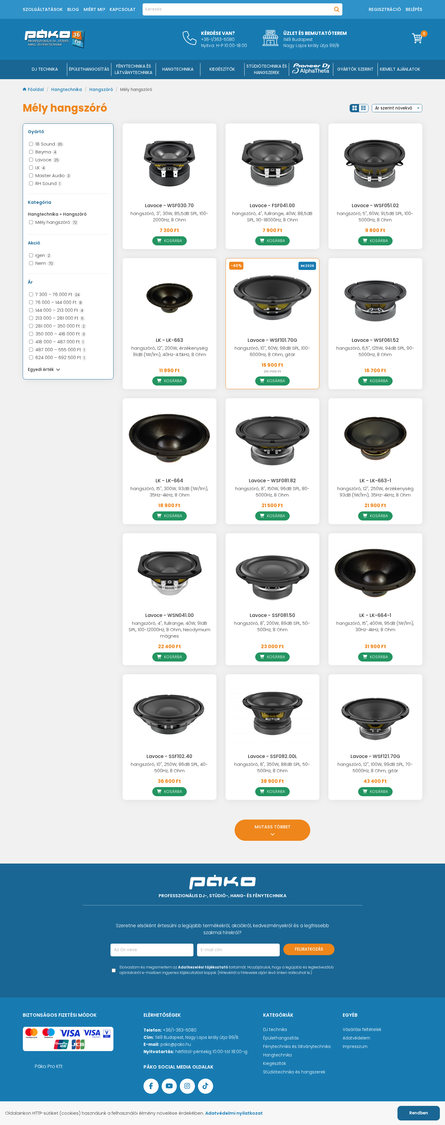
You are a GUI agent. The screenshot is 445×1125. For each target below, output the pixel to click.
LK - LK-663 (169, 340)
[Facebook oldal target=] (151, 1086)
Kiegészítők (274, 1063)
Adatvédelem (356, 1038)
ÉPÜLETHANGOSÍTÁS (89, 69)
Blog (73, 9)
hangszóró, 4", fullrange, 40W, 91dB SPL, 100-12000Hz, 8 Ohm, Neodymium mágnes (169, 629)
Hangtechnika (67, 90)
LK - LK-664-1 (375, 615)
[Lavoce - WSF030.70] (169, 163)
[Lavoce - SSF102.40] (169, 714)
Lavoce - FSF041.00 (272, 205)
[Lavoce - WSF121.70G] (375, 714)
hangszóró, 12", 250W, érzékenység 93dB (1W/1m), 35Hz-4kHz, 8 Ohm (375, 492)
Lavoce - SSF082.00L (272, 756)
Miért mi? (94, 9)
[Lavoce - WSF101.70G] (272, 298)
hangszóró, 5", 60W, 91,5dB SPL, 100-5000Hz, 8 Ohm (375, 217)
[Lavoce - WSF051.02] (375, 163)
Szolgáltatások (43, 9)
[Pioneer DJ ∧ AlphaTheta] (311, 69)
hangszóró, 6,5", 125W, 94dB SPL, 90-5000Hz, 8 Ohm (375, 351)
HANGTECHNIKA (177, 69)
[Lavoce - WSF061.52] (375, 298)
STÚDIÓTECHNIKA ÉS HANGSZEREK (266, 69)
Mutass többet (273, 827)
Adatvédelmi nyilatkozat (234, 1113)
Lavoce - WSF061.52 (375, 340)
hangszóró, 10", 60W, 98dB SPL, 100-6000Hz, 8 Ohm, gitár (272, 351)
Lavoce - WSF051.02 (375, 205)
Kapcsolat (123, 9)
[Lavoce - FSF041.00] (272, 163)
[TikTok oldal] (205, 1086)
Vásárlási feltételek (362, 1029)
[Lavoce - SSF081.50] (272, 573)
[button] (354, 108)
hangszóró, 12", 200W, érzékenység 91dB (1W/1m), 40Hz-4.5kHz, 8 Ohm (169, 351)
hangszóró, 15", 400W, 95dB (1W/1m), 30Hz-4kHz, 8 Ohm (375, 626)
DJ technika (275, 1029)
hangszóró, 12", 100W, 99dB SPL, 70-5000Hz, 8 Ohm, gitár (375, 767)
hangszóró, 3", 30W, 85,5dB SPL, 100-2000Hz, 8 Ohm (169, 217)
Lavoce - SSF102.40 (169, 756)
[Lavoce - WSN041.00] (169, 573)
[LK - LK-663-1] (375, 438)
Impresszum (355, 1046)
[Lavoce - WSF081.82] (272, 438)
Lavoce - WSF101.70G (272, 340)
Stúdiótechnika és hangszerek (294, 1072)
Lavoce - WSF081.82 (272, 480)
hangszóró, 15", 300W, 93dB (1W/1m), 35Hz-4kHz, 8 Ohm (169, 492)
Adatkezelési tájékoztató (203, 967)
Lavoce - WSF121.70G (375, 756)
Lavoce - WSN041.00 (169, 615)
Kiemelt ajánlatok (400, 69)
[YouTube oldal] (169, 1086)
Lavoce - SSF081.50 (272, 615)
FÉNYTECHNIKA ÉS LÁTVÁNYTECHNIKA (133, 69)
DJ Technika (45, 69)
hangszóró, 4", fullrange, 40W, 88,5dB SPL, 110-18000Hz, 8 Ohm (272, 217)
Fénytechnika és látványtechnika (297, 1046)
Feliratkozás (309, 949)
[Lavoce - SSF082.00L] (272, 714)
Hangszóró (101, 90)
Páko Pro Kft (49, 1066)
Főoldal (36, 90)
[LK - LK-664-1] (375, 573)
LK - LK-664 (169, 480)
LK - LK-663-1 (375, 480)
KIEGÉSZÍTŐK (222, 69)
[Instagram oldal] (187, 1086)
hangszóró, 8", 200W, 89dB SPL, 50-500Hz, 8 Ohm (272, 626)
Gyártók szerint (355, 69)
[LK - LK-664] (169, 438)
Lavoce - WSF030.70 (169, 205)
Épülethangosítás (281, 1038)
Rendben (418, 1113)
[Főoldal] (54, 46)
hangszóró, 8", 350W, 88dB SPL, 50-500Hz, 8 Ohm (272, 767)
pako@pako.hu (175, 1044)
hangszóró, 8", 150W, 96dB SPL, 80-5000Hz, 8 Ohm (272, 492)
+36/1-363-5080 (179, 1030)
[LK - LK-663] (169, 298)
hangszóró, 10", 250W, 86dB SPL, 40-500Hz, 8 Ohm (169, 767)
